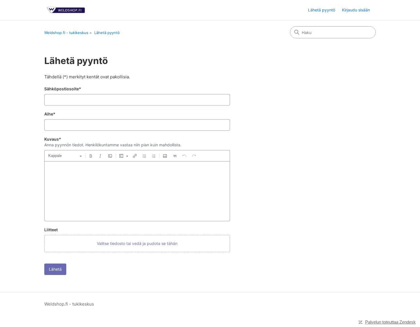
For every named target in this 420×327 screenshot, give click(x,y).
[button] (137, 243)
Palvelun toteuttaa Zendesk (390, 322)
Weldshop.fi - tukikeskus (66, 32)
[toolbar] (137, 155)
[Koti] (66, 10)
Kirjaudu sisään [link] (356, 9)
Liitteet (51, 229)
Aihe (49, 113)
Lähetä (55, 269)
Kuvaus (52, 139)
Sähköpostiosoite (62, 88)
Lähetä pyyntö (321, 9)
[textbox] (137, 191)
